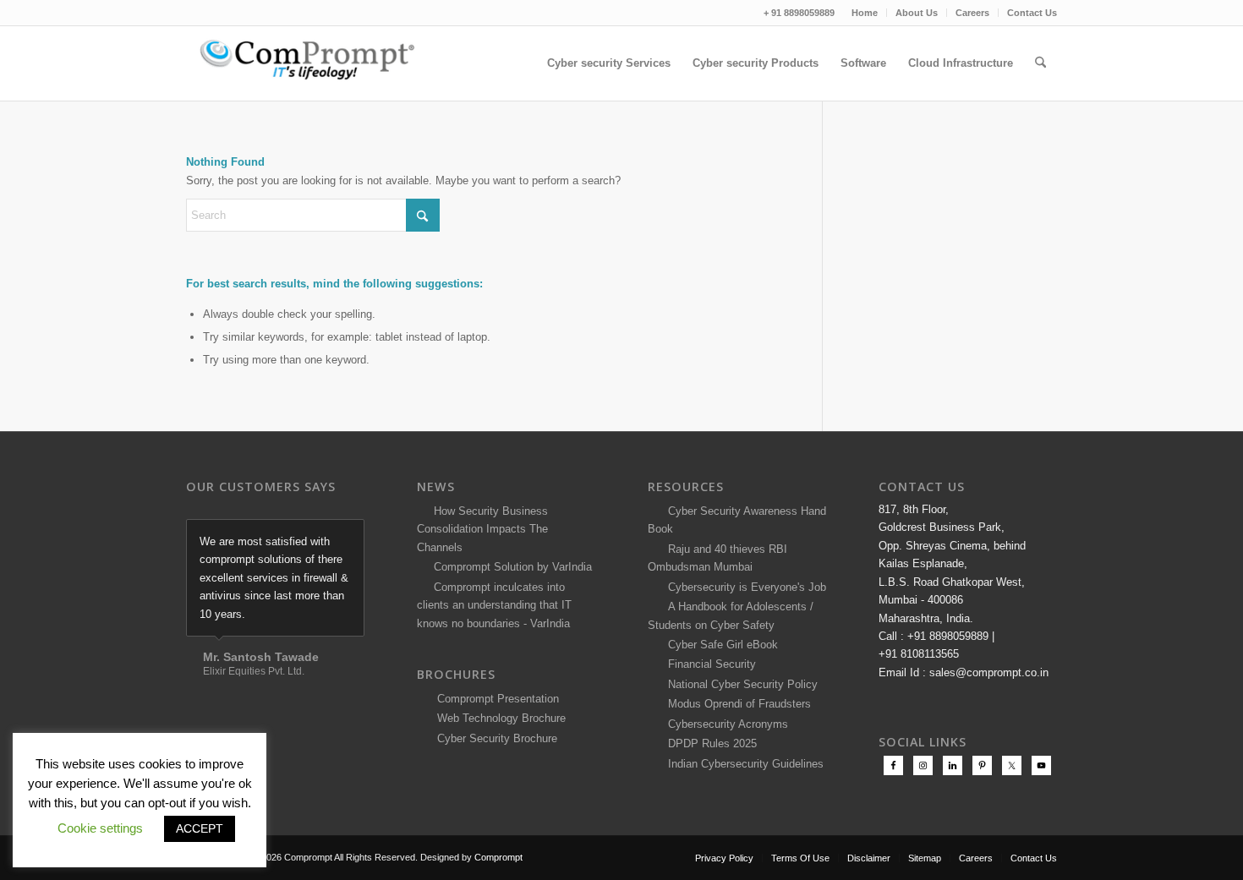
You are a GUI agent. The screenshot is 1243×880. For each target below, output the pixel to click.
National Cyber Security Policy (739, 684)
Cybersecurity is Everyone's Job (743, 587)
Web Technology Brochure (498, 718)
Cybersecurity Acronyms (724, 724)
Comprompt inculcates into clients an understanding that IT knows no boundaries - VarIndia (494, 605)
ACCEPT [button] (199, 828)
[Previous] (309, 537)
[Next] (347, 537)
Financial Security (708, 664)
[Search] (1040, 63)
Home (864, 13)
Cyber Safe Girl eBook (719, 644)
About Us (916, 13)
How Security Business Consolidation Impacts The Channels (482, 529)
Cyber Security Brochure (493, 738)
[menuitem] (865, 12)
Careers (972, 13)
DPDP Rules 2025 (709, 743)
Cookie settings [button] (100, 828)
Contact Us (1032, 13)
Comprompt (498, 857)
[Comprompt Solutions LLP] (313, 63)
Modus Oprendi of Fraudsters (736, 703)
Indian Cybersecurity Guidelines (742, 763)
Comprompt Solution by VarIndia (513, 566)
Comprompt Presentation (496, 698)
